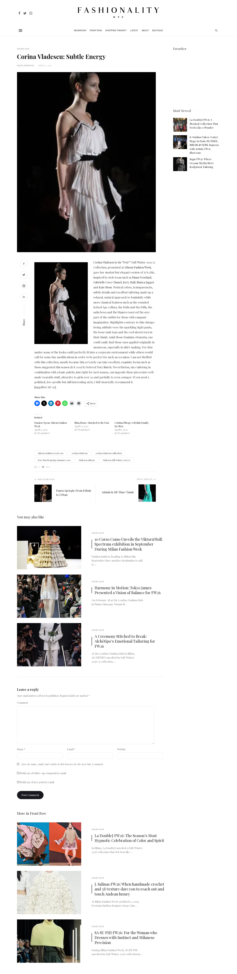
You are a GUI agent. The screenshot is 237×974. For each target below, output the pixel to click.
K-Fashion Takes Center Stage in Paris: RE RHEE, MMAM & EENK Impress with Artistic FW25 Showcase (204, 144)
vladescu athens (87, 460)
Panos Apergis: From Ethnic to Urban (73, 493)
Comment (22, 702)
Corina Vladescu (103, 262)
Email (71, 749)
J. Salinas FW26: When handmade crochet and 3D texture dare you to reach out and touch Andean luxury (129, 889)
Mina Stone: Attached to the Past (91, 422)
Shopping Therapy (116, 30)
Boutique (157, 30)
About (145, 30)
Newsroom (80, 30)
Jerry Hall (129, 282)
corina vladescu (79, 453)
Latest (134, 30)
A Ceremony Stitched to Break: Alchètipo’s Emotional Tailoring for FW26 (125, 641)
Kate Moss (105, 287)
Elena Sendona (25, 65)
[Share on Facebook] (24, 264)
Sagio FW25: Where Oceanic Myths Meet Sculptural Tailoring (202, 163)
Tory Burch (104, 367)
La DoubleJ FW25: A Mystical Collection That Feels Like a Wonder (204, 123)
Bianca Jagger (145, 282)
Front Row (96, 30)
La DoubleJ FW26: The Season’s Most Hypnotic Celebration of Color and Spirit (129, 838)
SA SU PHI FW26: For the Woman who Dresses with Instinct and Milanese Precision (126, 937)
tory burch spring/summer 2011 (54, 460)
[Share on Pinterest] (24, 286)
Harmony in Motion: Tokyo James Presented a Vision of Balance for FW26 (128, 590)
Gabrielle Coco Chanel (107, 282)
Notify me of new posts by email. (37, 782)
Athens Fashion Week (137, 267)
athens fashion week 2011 (51, 453)
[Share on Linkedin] (24, 297)
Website (121, 749)
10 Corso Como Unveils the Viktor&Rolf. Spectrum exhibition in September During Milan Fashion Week (129, 544)
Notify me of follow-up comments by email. (43, 773)
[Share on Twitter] (24, 275)
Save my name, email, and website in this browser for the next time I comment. (62, 764)
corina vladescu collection (109, 453)
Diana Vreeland (141, 277)
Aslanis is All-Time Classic (118, 492)
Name (21, 749)
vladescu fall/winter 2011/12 (116, 460)
